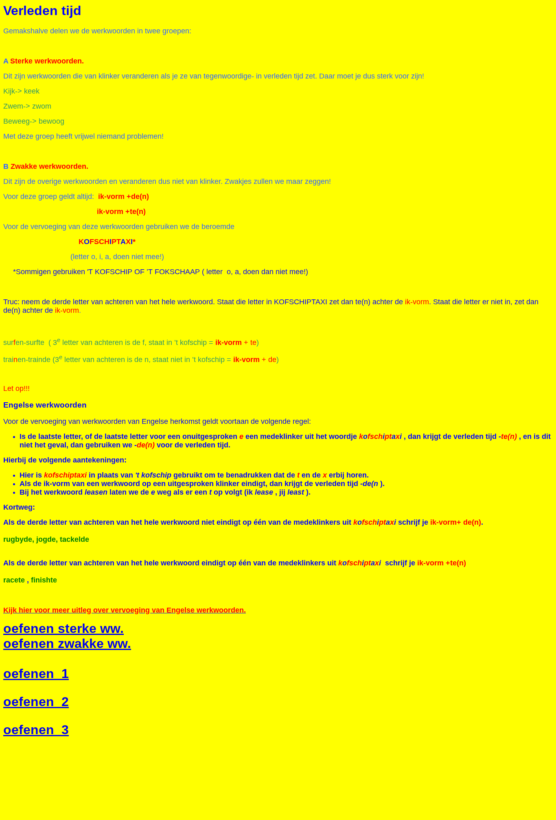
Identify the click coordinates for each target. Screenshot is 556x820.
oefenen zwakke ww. (67, 643)
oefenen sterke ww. (63, 628)
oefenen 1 (36, 673)
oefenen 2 (36, 701)
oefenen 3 (36, 729)
